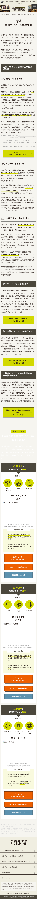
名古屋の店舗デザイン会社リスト (12, 850)
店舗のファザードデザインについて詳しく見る (18, 320)
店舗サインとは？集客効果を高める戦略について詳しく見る (18, 412)
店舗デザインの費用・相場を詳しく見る (17, 153)
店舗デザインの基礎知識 (9, 867)
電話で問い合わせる (18, 575)
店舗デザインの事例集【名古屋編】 (13, 856)
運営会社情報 (6, 872)
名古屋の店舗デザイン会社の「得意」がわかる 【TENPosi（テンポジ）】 (19, 2)
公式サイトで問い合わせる (18, 567)
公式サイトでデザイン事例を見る (18, 558)
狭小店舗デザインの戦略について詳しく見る (17, 362)
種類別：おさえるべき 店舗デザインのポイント (17, 861)
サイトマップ (6, 878)
